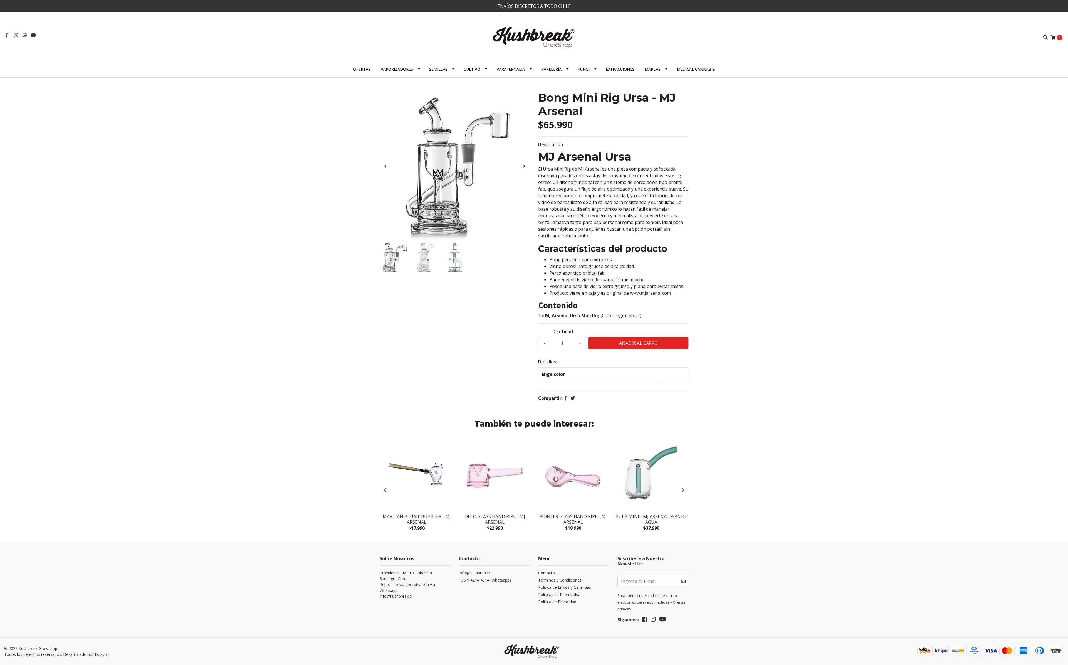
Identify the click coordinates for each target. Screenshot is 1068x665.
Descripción (550, 144)
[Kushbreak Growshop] (534, 37)
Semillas (438, 69)
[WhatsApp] (25, 35)
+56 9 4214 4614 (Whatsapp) (485, 580)
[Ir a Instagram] (16, 35)
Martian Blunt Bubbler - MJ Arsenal (417, 519)
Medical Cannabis (696, 69)
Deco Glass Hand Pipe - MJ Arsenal (494, 519)
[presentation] (385, 166)
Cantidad (563, 331)
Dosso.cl (102, 654)
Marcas (653, 69)
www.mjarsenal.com (650, 293)
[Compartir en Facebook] (566, 398)
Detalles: (547, 362)
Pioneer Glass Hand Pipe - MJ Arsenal (573, 519)
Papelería (551, 69)
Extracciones (620, 69)
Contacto (546, 572)
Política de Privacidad (557, 601)
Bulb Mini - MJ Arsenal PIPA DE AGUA (651, 519)
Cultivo (472, 69)
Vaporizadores (397, 69)
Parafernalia (510, 69)
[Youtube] (33, 35)
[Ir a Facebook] (7, 35)
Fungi (584, 69)
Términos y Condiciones (560, 580)
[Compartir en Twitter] (572, 398)
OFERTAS (361, 69)
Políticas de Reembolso (559, 594)
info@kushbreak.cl (475, 572)
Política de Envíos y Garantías (564, 587)
